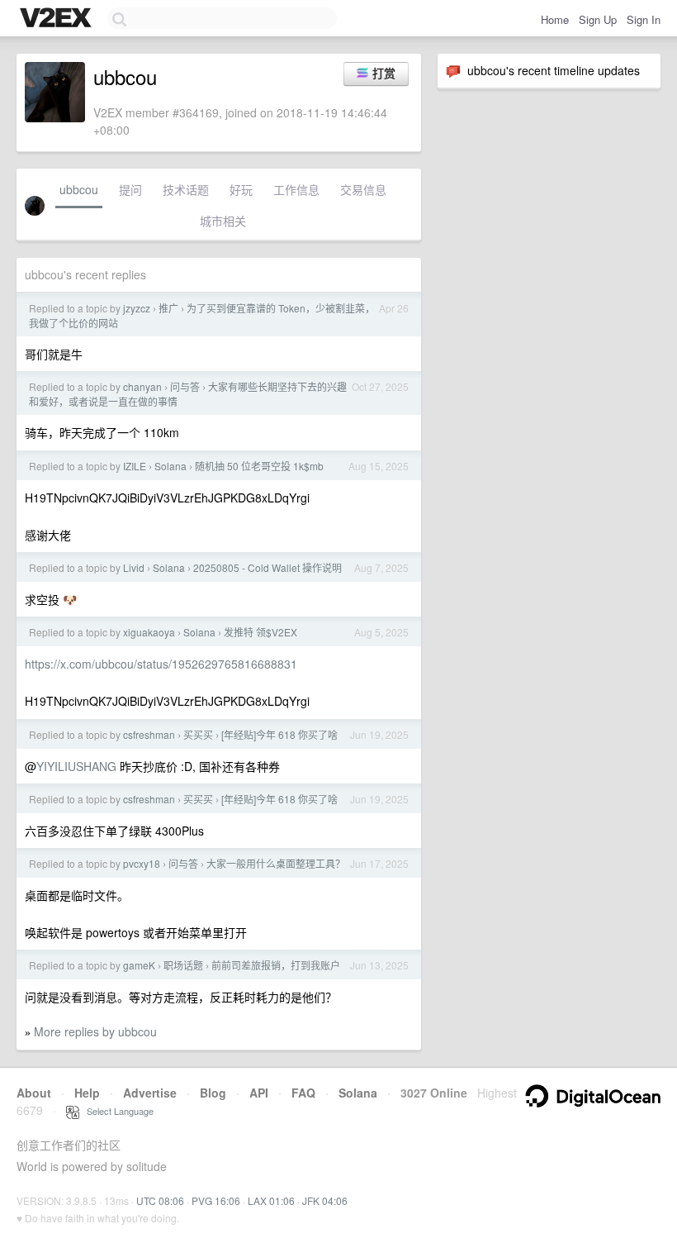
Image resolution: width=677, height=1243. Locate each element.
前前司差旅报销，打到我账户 (275, 965)
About (34, 1092)
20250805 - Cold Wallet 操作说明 (267, 567)
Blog (213, 1092)
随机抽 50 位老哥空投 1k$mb (259, 466)
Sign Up (598, 19)
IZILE (134, 466)
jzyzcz (136, 308)
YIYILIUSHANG (76, 766)
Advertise (150, 1092)
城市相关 (223, 220)
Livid (133, 567)
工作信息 (296, 189)
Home (555, 19)
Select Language (116, 1110)
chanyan (142, 386)
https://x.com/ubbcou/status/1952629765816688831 (161, 663)
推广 (168, 308)
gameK (139, 965)
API (258, 1092)
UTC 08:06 (160, 1200)
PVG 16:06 (216, 1200)
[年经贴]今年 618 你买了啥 (279, 734)
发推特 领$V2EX (260, 632)
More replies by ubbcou (95, 1031)
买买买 (198, 734)
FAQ (303, 1092)
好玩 (241, 189)
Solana (170, 466)
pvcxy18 (141, 863)
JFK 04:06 (325, 1200)
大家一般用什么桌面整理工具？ (275, 863)
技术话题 (186, 189)
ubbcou (78, 189)
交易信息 (363, 189)
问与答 (185, 386)
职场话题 (183, 965)
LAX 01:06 (271, 1200)
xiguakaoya (149, 632)
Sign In (643, 19)
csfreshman (149, 734)
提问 (130, 189)
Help (87, 1092)
